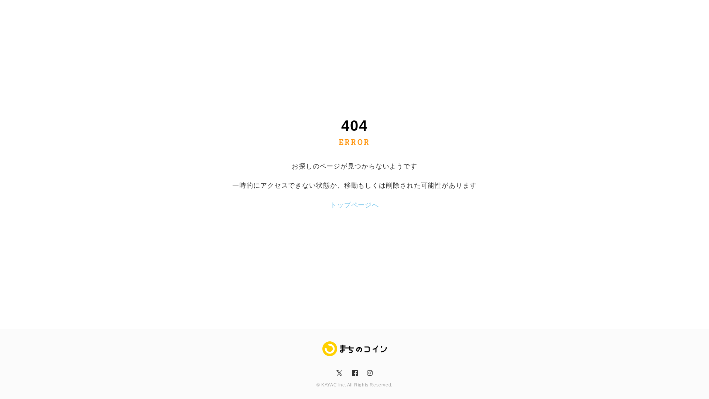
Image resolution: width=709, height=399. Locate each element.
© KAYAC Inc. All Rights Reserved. (354, 385)
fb (354, 373)
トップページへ (354, 205)
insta (370, 373)
